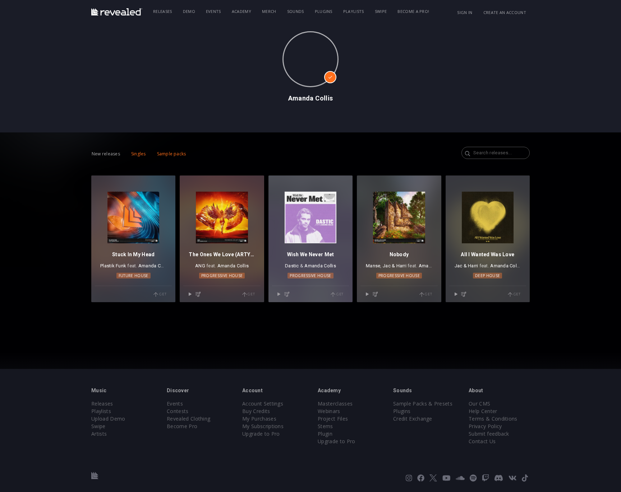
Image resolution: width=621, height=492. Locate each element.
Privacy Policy (485, 426)
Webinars (329, 411)
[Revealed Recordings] (116, 12)
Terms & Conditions (493, 418)
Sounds (295, 11)
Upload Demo (108, 418)
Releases (162, 11)
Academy (241, 11)
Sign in (464, 12)
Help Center (483, 411)
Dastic (292, 265)
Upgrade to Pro (261, 433)
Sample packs (171, 154)
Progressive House (222, 275)
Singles (138, 154)
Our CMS (479, 403)
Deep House (487, 275)
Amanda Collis (154, 265)
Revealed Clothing (188, 418)
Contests (178, 411)
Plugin (325, 433)
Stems (325, 426)
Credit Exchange (412, 418)
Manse (373, 265)
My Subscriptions (263, 426)
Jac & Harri (394, 265)
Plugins (323, 11)
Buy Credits (256, 411)
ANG (200, 265)
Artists (99, 433)
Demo (189, 11)
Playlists (353, 11)
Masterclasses (335, 403)
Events (213, 11)
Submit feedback (489, 433)
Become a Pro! (413, 11)
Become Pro (182, 426)
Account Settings (262, 403)
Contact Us (482, 441)
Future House (133, 275)
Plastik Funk (113, 265)
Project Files (333, 418)
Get (162, 294)
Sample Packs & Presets (422, 403)
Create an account (504, 12)
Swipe (381, 11)
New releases (106, 154)
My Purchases (259, 418)
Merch (269, 11)
